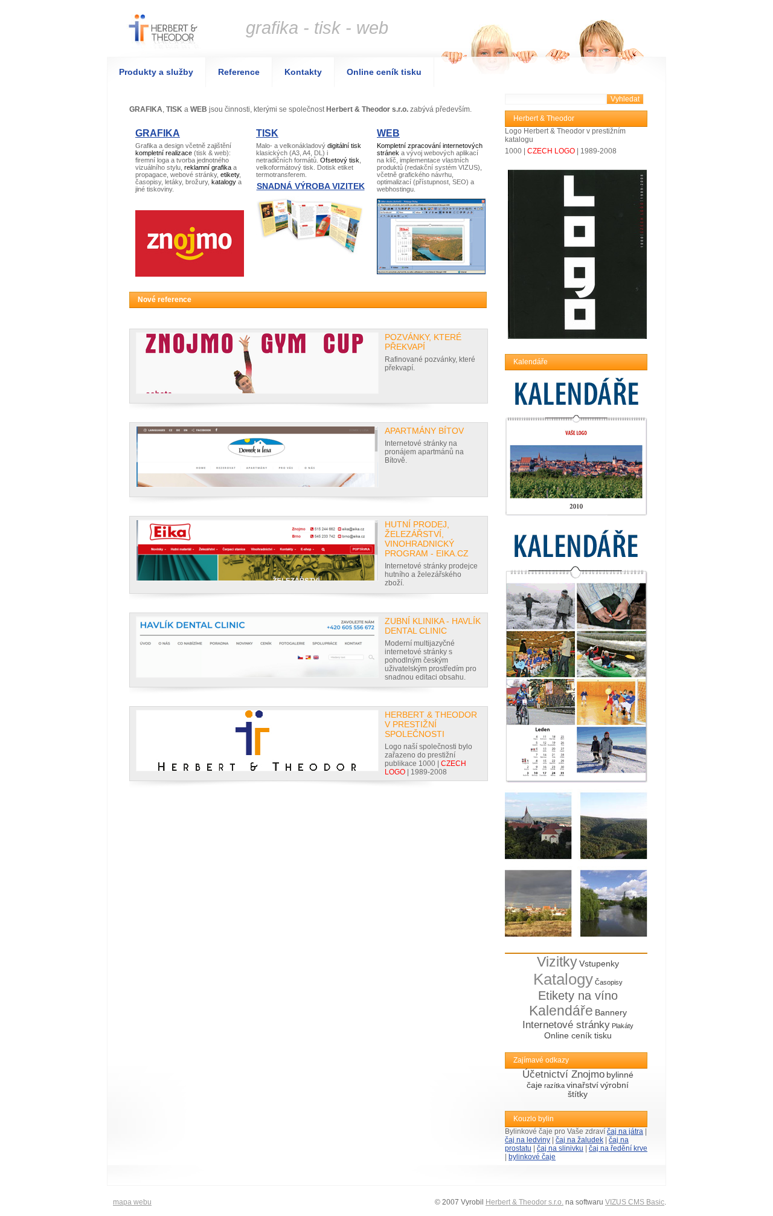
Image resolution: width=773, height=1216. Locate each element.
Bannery (611, 1012)
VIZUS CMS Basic (634, 1202)
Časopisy (609, 982)
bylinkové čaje (532, 1157)
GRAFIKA (157, 133)
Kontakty (303, 72)
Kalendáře (561, 1010)
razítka (554, 1085)
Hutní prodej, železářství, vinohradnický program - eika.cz (427, 539)
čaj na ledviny (527, 1140)
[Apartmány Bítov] (257, 456)
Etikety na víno (578, 995)
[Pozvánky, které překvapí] (257, 363)
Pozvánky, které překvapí (423, 342)
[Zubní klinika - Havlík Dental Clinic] (257, 647)
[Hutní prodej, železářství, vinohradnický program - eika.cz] (257, 550)
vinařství (582, 1085)
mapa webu (132, 1202)
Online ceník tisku (384, 72)
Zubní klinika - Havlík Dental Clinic (433, 625)
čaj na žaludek (579, 1140)
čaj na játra (625, 1131)
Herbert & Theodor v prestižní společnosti (431, 724)
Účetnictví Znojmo (563, 1074)
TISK (267, 133)
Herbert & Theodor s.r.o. (524, 1202)
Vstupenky (599, 963)
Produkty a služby (156, 72)
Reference (239, 72)
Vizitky (557, 962)
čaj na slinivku (560, 1148)
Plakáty (622, 1025)
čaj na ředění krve (618, 1148)
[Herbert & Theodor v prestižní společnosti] (257, 740)
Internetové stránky (566, 1025)
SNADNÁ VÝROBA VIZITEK (311, 186)
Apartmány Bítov (424, 431)
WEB (388, 133)
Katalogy (563, 979)
